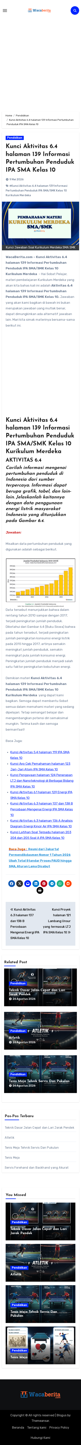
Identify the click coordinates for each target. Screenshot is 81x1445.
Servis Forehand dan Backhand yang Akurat (37, 1167)
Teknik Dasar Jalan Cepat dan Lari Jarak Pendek (39, 1127)
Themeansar (40, 1421)
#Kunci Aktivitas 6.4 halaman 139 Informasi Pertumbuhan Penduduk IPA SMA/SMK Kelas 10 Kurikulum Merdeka (36, 190)
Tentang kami (36, 1427)
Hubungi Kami (40, 1438)
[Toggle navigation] (5, 10)
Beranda (18, 1427)
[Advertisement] (40, 61)
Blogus (61, 1415)
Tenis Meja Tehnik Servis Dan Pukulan (39, 1081)
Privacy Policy (59, 1427)
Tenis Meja (12, 1157)
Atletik (14, 1038)
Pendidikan (14, 137)
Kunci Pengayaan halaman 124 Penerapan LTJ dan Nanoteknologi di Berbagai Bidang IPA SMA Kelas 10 (41, 780)
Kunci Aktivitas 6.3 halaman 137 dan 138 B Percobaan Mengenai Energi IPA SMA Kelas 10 (41, 809)
